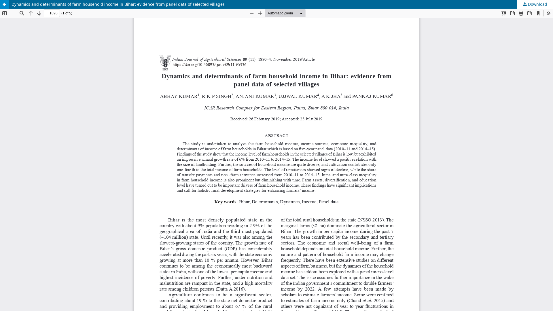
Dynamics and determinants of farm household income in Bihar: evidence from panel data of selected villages (118, 4)
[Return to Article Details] (4, 4)
